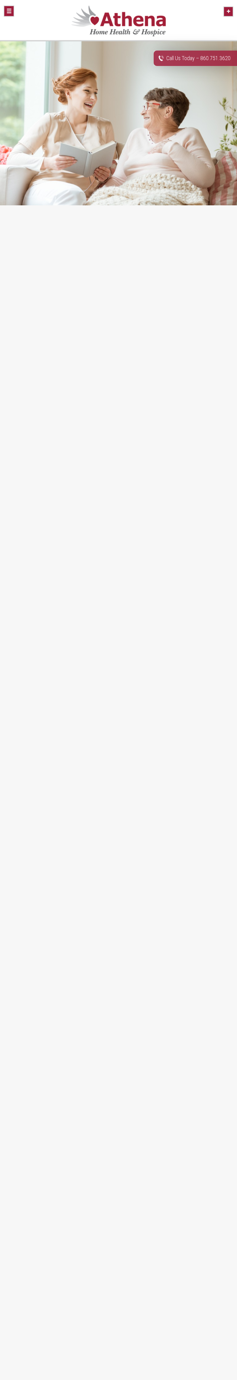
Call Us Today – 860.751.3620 (198, 58)
